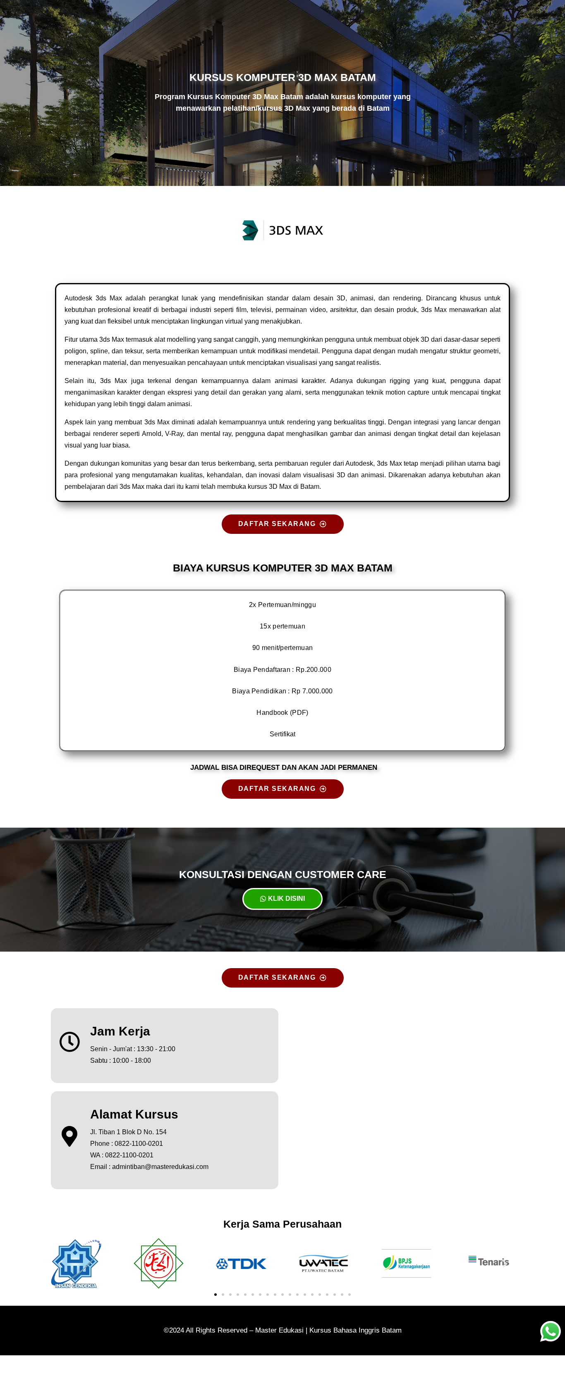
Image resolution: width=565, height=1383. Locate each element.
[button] (60, 1263)
